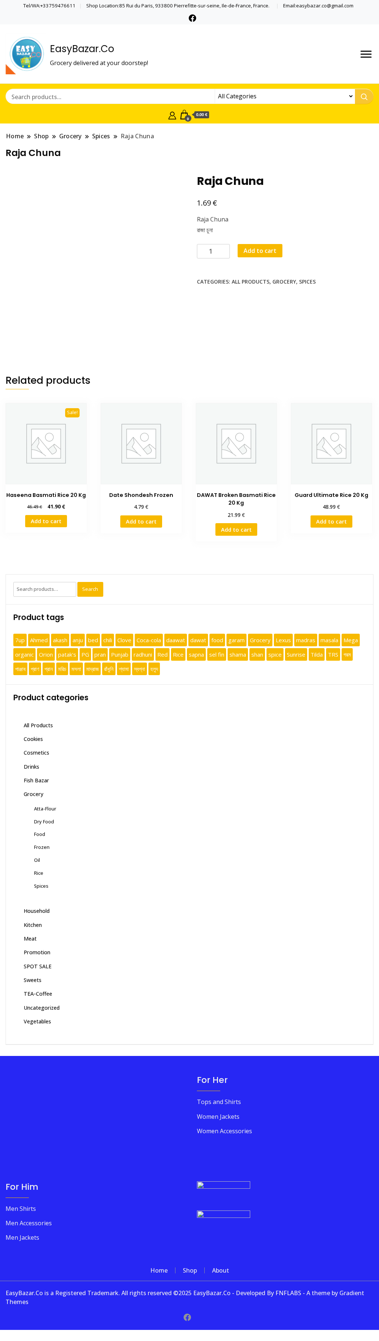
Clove (124, 640)
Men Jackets (22, 1237)
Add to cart (260, 251)
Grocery (284, 281)
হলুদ (154, 669)
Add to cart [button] (46, 521)
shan (257, 654)
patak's (67, 654)
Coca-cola (149, 640)
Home (159, 1270)
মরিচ (62, 669)
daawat (175, 640)
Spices (307, 281)
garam (236, 640)
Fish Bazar (36, 780)
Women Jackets (218, 1117)
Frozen (42, 847)
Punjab (119, 654)
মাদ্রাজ (92, 669)
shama (237, 654)
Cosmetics (36, 752)
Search (90, 589)
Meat (30, 938)
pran (100, 654)
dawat (198, 640)
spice (275, 654)
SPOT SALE (37, 966)
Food (39, 834)
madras (305, 640)
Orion (46, 654)
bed (93, 640)
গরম (347, 654)
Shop (190, 1270)
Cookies (33, 738)
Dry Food (44, 821)
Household (37, 910)
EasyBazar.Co (82, 48)
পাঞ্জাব (20, 669)
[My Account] (172, 114)
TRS (333, 654)
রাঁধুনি (109, 669)
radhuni (143, 654)
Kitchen (33, 924)
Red (162, 654)
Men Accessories (29, 1223)
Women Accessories (224, 1131)
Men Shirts (21, 1209)
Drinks (31, 766)
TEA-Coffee (38, 993)
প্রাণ (35, 669)
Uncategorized (42, 1007)
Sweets (32, 979)
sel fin (216, 654)
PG (85, 654)
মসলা (76, 669)
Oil (37, 860)
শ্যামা (124, 669)
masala (329, 640)
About (220, 1270)
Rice (178, 654)
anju (78, 640)
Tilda (317, 654)
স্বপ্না (139, 669)
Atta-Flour (45, 808)
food (217, 640)
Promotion (37, 952)
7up (20, 640)
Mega (350, 640)
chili (107, 640)
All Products (250, 281)
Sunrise (296, 654)
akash (60, 640)
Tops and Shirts (219, 1102)
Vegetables (37, 1021)
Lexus (283, 640)
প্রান (48, 669)
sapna (196, 654)
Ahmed (39, 640)
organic (24, 654)
